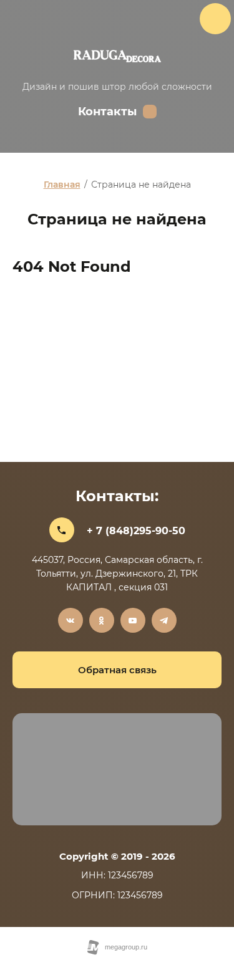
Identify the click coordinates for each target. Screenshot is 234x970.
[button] (117, 669)
